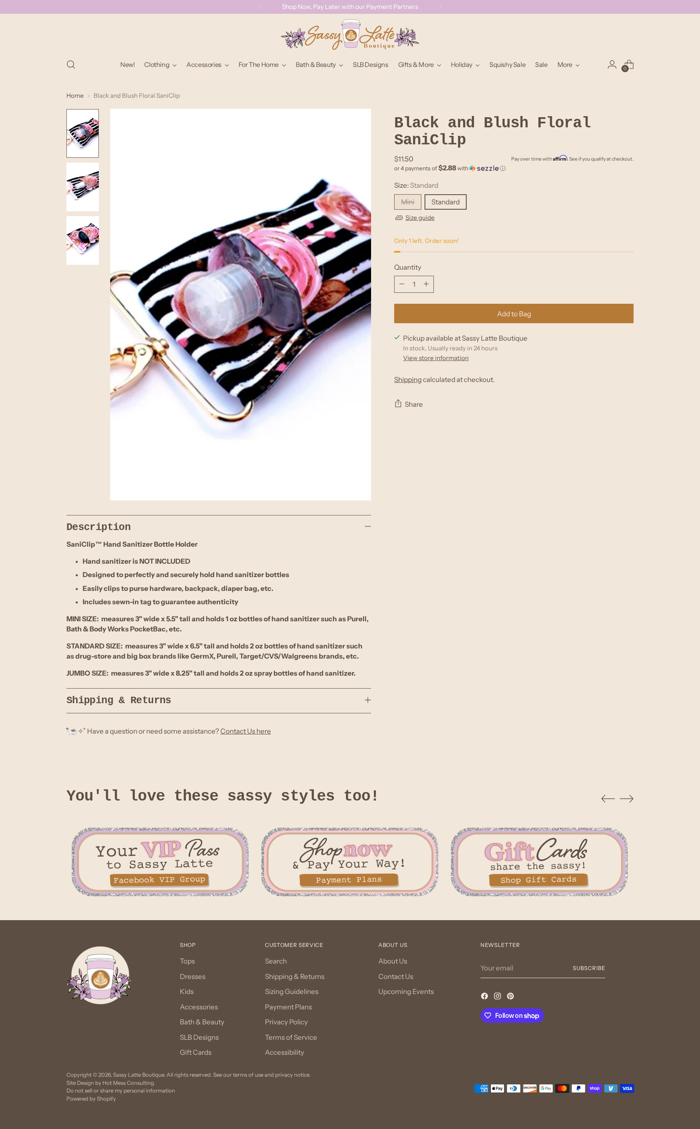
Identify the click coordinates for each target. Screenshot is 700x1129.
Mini (407, 201)
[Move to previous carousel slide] (608, 799)
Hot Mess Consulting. (128, 1083)
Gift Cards (195, 1052)
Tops (187, 961)
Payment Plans (288, 1007)
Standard (445, 201)
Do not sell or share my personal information (120, 1090)
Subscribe (589, 968)
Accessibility (284, 1052)
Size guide (420, 217)
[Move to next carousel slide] (627, 798)
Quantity (407, 267)
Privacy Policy (286, 1022)
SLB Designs (199, 1037)
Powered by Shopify (91, 1098)
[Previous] (260, 7)
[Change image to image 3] (82, 240)
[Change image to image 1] (82, 133)
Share (414, 404)
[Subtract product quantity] (402, 284)
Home (75, 95)
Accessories (199, 1007)
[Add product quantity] (426, 284)
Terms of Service (291, 1037)
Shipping (408, 379)
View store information (436, 358)
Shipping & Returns (294, 976)
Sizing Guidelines (291, 991)
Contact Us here (245, 731)
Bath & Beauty (202, 1022)
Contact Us (395, 976)
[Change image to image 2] (82, 187)
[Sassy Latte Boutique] (350, 35)
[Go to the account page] (612, 64)
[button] (514, 168)
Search (276, 961)
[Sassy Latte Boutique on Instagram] (498, 997)
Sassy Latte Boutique (138, 1074)
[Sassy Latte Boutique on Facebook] (485, 997)
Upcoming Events (406, 991)
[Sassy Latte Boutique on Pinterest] (511, 997)
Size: (416, 185)
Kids (187, 991)
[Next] (440, 7)
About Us (392, 961)
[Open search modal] (71, 64)
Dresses (192, 976)
